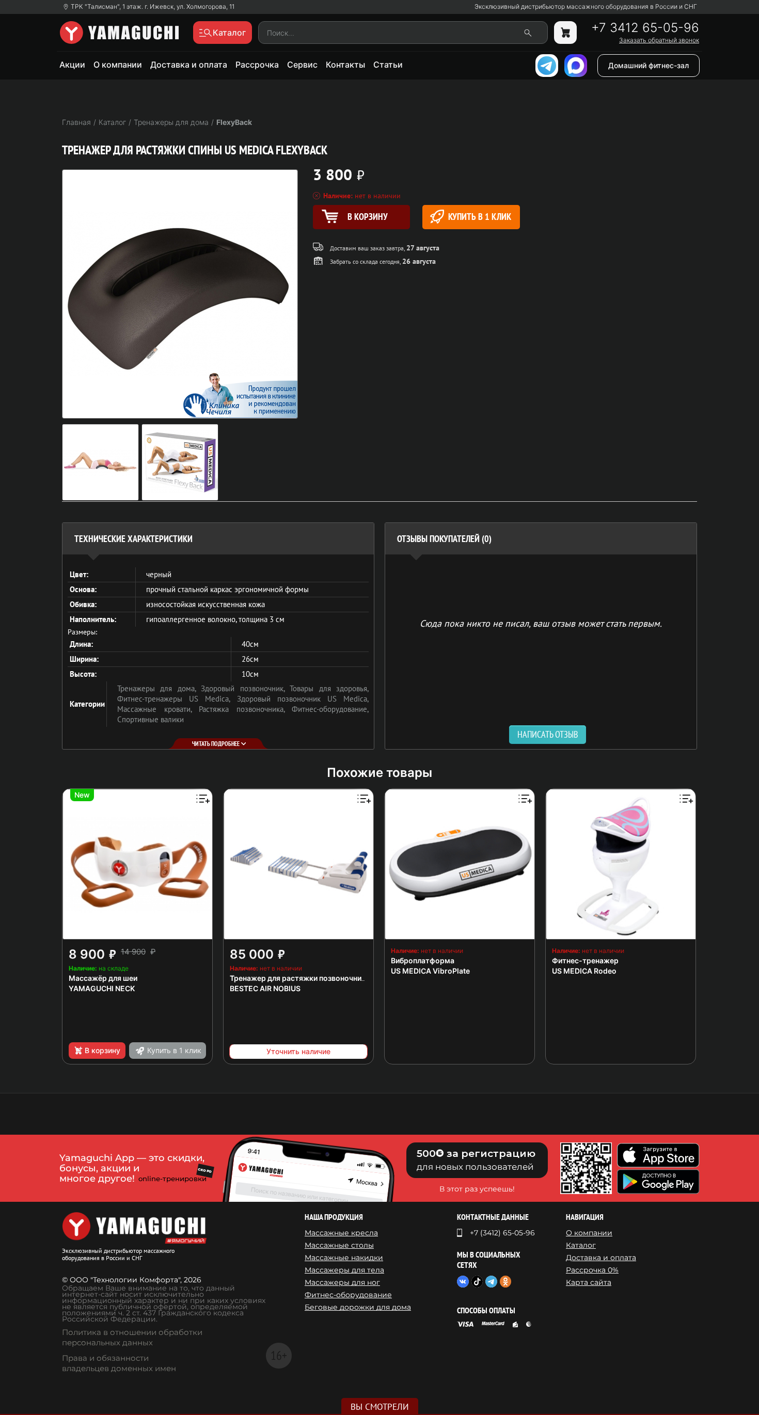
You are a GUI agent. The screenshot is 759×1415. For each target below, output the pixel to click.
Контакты (345, 64)
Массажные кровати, (158, 709)
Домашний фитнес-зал (648, 65)
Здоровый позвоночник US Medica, (303, 699)
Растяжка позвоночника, (245, 709)
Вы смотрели (380, 1406)
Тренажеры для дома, (159, 688)
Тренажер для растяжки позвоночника (300, 978)
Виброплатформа (422, 960)
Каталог (581, 1245)
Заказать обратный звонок (659, 40)
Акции (72, 64)
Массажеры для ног (342, 1282)
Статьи (388, 64)
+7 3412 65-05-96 (645, 28)
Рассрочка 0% (592, 1270)
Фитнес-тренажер (585, 960)
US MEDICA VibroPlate (430, 970)
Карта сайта (588, 1282)
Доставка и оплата (188, 64)
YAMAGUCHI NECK (102, 988)
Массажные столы (339, 1245)
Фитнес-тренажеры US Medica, (177, 699)
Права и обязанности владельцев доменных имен (119, 1363)
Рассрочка (257, 64)
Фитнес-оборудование (348, 1294)
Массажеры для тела (344, 1270)
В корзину (102, 1050)
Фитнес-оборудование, (330, 709)
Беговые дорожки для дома (358, 1307)
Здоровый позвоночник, (245, 688)
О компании (117, 64)
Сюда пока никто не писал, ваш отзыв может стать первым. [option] (541, 622)
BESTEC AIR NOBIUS (265, 988)
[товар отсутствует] (565, 32)
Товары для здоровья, (329, 688)
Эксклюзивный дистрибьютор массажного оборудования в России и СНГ (586, 6)
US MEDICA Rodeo (584, 970)
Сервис (302, 64)
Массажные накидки (344, 1257)
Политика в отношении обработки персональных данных (132, 1337)
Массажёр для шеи (103, 978)
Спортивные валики (150, 719)
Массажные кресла (341, 1232)
